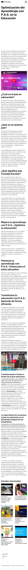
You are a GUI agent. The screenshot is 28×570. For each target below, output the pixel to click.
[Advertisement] (14, 36)
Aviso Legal (5, 553)
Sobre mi (4, 556)
